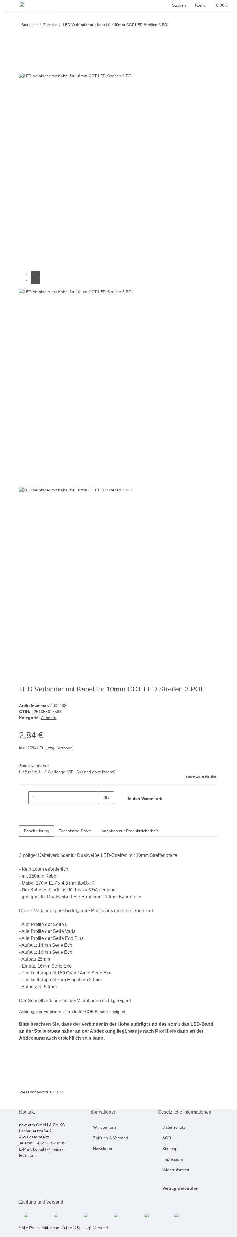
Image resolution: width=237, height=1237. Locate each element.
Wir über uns (104, 1127)
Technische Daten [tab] (75, 831)
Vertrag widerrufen (180, 1188)
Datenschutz (173, 1127)
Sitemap (169, 1148)
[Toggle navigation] (12, 6)
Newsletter (102, 1148)
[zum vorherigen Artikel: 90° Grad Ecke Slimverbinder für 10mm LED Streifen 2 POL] (184, 26)
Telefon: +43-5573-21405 (42, 1143)
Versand (65, 748)
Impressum (172, 1159)
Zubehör (48, 717)
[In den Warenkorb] (23, 45)
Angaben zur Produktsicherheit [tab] (129, 831)
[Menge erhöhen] (103, 810)
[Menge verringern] (23, 797)
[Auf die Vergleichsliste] (23, 66)
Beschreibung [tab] (36, 831)
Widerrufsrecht (175, 1170)
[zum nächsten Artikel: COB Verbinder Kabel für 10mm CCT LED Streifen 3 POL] (174, 26)
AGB (166, 1138)
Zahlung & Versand (110, 1138)
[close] (23, 54)
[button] (178, 5)
